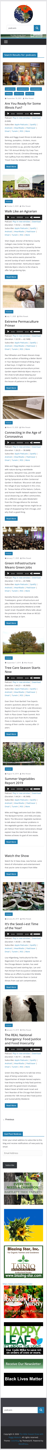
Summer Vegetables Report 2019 (20, 780)
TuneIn (15, 131)
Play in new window (21, 118)
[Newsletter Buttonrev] (23, 1364)
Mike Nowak (29, 98)
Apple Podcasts (21, 124)
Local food (19, 94)
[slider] (37, 113)
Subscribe (9, 1165)
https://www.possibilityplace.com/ (17, 1284)
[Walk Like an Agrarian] (23, 186)
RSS (21, 131)
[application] (23, 113)
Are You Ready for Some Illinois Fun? (23, 105)
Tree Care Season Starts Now (22, 669)
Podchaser (31, 128)
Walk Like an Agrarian (21, 211)
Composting (10, 89)
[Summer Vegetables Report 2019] (23, 753)
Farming (9, 94)
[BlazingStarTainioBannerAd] (23, 1262)
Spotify (33, 124)
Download (36, 118)
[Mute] (31, 113)
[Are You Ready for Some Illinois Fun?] (23, 73)
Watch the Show (17, 856)
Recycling (29, 94)
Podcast (9, 201)
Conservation (23, 89)
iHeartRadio (19, 128)
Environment (36, 89)
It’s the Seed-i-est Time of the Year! (21, 926)
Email (7, 131)
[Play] (8, 113)
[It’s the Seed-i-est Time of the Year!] (23, 896)
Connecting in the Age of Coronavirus (23, 434)
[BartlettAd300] (23, 1189)
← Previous (8, 1119)
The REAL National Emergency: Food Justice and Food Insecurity (23, 1039)
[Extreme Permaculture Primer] (23, 296)
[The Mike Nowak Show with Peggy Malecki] (23, 36)
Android (8, 128)
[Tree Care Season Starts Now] (23, 642)
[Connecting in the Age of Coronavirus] (23, 407)
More (27, 131)
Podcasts (9, 312)
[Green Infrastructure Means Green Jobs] (23, 538)
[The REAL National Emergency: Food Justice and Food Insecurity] (23, 1008)
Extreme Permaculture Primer (22, 323)
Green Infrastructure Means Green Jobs (20, 565)
